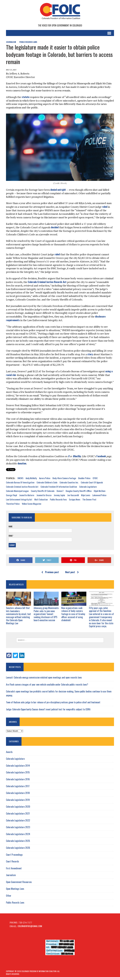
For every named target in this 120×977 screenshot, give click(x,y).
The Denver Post (89, 499)
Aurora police (44, 478)
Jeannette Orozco (44, 495)
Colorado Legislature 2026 (18, 847)
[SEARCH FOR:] (60, 640)
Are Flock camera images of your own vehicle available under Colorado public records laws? (47, 684)
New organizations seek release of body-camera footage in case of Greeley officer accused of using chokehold (73, 614)
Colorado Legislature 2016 (18, 779)
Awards (9, 752)
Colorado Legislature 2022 (18, 820)
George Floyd (11, 495)
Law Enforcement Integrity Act (19, 499)
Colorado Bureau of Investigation (20, 482)
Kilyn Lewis (85, 495)
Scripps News (74, 499)
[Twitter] (15, 655)
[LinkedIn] (21, 655)
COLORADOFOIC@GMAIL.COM (30, 926)
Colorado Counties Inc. (69, 482)
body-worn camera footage (64, 478)
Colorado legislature (88, 486)
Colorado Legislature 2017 (18, 786)
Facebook (101, 456)
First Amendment (14, 868)
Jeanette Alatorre (26, 495)
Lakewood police (99, 495)
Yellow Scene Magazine (31, 503)
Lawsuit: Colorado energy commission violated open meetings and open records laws (44, 677)
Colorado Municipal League (17, 490)
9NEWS (20, 478)
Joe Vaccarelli (73, 495)
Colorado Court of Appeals (92, 482)
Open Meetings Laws (15, 888)
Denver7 (60, 490)
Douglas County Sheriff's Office (79, 490)
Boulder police (84, 478)
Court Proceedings (14, 854)
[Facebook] (9, 655)
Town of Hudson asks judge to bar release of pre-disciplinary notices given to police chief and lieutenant (53, 702)
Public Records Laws (28, 42)
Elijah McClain (99, 490)
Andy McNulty (31, 478)
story (90, 354)
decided (55, 227)
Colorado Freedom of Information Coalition (59, 486)
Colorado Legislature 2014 (18, 765)
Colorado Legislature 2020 (18, 806)
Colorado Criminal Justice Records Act (47, 282)
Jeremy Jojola (59, 495)
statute (25, 97)
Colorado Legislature (15, 758)
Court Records (12, 861)
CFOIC (95, 478)
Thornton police (13, 503)
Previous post (52, 572)
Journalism (11, 42)
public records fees (58, 499)
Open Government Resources (19, 882)
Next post (70, 572)
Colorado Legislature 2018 (18, 793)
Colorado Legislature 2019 (18, 800)
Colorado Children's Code (47, 482)
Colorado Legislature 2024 (18, 834)
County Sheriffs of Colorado (42, 490)
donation (22, 463)
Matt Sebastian (41, 499)
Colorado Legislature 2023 (18, 827)
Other (8, 895)
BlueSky (77, 456)
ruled (104, 206)
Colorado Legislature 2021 (18, 813)
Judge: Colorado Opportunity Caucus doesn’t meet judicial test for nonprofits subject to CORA (48, 709)
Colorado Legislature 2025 (18, 841)
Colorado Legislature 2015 (18, 772)
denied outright (58, 189)
